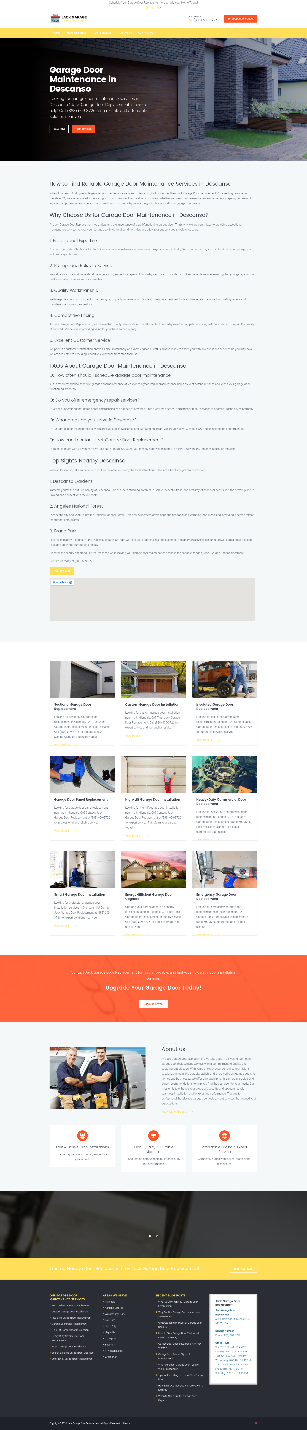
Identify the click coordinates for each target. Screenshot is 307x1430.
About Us (126, 32)
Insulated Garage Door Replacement (71, 1317)
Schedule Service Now (240, 18)
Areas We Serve (76, 32)
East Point (110, 1344)
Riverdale (110, 1301)
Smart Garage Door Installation (69, 1346)
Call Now (59, 129)
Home (56, 32)
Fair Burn (110, 1320)
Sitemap (126, 1423)
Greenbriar (111, 1356)
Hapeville (110, 1332)
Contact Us (152, 7)
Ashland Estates (114, 1307)
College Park (112, 1338)
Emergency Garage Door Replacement (72, 1358)
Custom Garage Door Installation (70, 1311)
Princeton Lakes (114, 1350)
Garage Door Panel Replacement (69, 1323)
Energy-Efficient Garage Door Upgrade (72, 1352)
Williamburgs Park (115, 1314)
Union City (110, 1326)
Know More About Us (174, 1112)
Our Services (103, 32)
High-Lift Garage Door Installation (70, 1330)
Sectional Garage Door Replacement (71, 1305)
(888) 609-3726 (205, 19)
